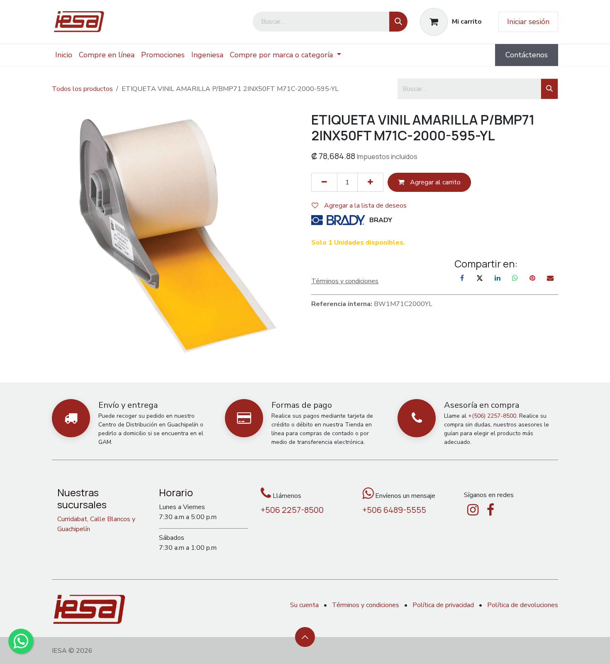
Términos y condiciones (365, 605)
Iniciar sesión (528, 22)
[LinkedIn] (497, 277)
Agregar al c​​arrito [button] (434, 182)
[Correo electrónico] (550, 277)
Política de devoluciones (522, 605)
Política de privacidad (443, 605)
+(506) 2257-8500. (492, 416)
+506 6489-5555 (394, 509)
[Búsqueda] (398, 22)
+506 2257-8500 (292, 509)
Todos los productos (82, 88)
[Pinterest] (532, 277)
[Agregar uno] (370, 182)
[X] (479, 277)
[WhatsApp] (515, 277)
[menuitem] (64, 55)
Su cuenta (304, 605)
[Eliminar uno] (324, 182)
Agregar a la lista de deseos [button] (364, 205)
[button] (305, 637)
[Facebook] (462, 277)
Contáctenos (526, 55)
